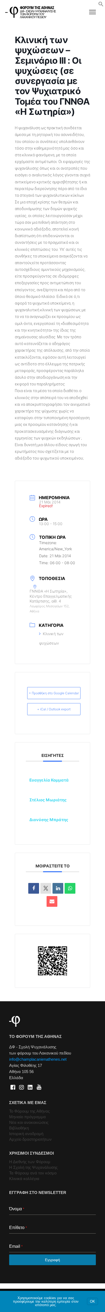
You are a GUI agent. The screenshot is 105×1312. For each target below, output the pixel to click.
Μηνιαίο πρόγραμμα (27, 1116)
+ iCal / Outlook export (54, 709)
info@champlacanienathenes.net (37, 1059)
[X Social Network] (45, 888)
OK (92, 1301)
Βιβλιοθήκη (19, 1128)
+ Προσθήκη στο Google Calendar (54, 693)
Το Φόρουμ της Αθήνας (29, 1111)
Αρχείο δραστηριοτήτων (30, 1139)
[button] (101, 5)
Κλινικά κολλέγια (24, 1178)
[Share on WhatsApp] (70, 888)
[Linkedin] (57, 888)
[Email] (52, 901)
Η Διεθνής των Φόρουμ (29, 1161)
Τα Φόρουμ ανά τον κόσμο (33, 1173)
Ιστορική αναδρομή (26, 1133)
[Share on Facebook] (33, 888)
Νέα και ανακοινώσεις (28, 1122)
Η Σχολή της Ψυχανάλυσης (33, 1167)
